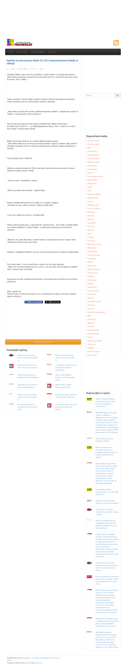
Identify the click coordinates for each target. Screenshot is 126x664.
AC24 (33, 69)
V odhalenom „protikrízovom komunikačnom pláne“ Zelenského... (66, 367)
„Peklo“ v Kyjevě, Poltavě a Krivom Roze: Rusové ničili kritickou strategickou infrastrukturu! (105, 403)
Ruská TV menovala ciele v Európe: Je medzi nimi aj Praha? (107, 501)
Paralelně (91, 212)
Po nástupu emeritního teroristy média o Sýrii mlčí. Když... (27, 407)
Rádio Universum (94, 269)
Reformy (91, 230)
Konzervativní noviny (95, 176)
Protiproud (92, 319)
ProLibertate (92, 169)
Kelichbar (91, 326)
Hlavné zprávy (22, 52)
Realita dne (92, 294)
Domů (11, 52)
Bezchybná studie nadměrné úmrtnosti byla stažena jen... (66, 395)
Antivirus (91, 219)
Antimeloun (92, 280)
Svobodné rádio (94, 158)
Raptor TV (91, 323)
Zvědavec (91, 276)
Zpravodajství (23, 69)
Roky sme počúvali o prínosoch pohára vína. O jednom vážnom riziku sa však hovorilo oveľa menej (107, 580)
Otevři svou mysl (94, 351)
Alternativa (92, 265)
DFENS (90, 262)
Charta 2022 (92, 151)
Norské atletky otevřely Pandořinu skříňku (104, 439)
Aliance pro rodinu (94, 244)
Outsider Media (93, 333)
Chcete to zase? (94, 144)
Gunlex (90, 337)
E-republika (92, 258)
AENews (91, 283)
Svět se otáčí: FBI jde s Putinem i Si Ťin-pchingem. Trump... (65, 377)
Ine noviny (91, 240)
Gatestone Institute (95, 340)
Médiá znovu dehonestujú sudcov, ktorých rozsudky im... (27, 397)
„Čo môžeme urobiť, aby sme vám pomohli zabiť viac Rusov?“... (66, 407)
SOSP (90, 187)
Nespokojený (93, 251)
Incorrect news (93, 290)
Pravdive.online (93, 140)
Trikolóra (91, 237)
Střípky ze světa (94, 162)
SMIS (89, 315)
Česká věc (91, 226)
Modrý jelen (92, 247)
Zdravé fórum (93, 165)
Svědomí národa (94, 255)
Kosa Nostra (92, 287)
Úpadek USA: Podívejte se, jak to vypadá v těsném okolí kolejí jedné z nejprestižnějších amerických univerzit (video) (107, 622)
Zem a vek (91, 344)
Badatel (90, 348)
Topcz (90, 233)
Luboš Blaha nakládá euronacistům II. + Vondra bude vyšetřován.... (107, 492)
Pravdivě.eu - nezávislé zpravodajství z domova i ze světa (33, 659)
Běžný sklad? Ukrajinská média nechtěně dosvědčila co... (27, 357)
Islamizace (91, 305)
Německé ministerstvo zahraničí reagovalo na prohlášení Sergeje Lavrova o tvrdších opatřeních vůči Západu (106, 452)
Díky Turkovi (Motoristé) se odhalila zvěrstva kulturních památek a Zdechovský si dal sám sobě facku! (106, 524)
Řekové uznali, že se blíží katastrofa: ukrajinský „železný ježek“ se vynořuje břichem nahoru (107, 566)
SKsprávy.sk (92, 183)
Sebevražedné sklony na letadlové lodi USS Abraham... (28, 376)
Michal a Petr (92, 180)
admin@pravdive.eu (34, 662)
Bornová (91, 215)
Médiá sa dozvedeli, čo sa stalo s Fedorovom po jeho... (28, 366)
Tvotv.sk (91, 201)
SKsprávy (51, 52)
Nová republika (93, 155)
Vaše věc (91, 298)
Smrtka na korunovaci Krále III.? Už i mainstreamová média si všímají (42, 61)
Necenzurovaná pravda (96, 312)
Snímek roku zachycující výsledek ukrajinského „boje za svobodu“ (107, 512)
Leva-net (91, 308)
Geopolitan (92, 222)
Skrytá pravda (93, 197)
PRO (89, 147)
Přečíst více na (43, 341)
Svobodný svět (93, 330)
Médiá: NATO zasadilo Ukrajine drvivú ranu (63, 385)
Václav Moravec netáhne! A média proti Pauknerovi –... (27, 385)
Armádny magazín (37, 52)
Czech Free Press (94, 208)
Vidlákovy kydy (93, 205)
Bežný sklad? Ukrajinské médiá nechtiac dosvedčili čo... (64, 357)
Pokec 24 (91, 172)
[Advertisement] (63, 19)
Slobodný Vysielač (94, 301)
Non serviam (92, 355)
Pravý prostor (93, 272)
